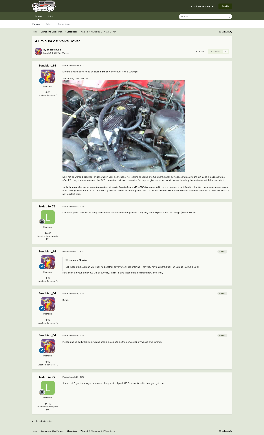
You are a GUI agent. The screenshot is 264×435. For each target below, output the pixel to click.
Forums (36, 24)
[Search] (228, 16)
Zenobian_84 (54, 49)
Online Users (64, 24)
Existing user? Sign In (203, 6)
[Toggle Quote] (67, 260)
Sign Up (225, 6)
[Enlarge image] (123, 125)
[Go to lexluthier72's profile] (48, 217)
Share (201, 51)
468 (49, 233)
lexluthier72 (47, 206)
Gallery (49, 24)
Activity (51, 16)
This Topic (216, 16)
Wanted (65, 53)
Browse (38, 16)
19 (49, 92)
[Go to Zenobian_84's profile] (38, 51)
